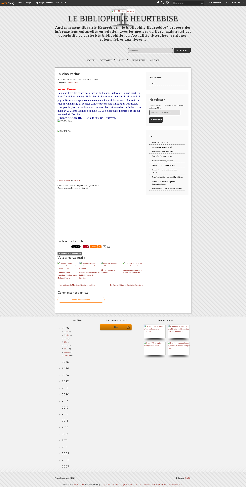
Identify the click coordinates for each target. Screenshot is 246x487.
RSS (153, 83)
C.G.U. (138, 484)
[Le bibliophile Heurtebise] (123, 11)
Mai (65, 342)
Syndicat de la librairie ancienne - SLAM (165, 171)
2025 (65, 361)
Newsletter (139, 60)
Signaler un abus (127, 484)
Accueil (91, 60)
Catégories (105, 60)
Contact (154, 60)
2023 (65, 374)
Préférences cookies (176, 484)
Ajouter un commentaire (81, 300)
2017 (65, 401)
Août (66, 331)
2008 (65, 460)
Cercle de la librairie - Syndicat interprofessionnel (164, 182)
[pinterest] (167, 2)
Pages (121, 60)
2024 (65, 368)
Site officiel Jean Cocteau (162, 156)
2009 (65, 453)
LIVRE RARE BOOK (160, 142)
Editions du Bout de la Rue (162, 151)
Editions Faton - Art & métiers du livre (167, 188)
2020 (65, 394)
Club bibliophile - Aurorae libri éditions (167, 177)
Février (67, 352)
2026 (65, 328)
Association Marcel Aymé (162, 147)
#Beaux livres (73, 82)
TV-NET (77, 180)
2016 (65, 407)
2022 (65, 381)
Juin (66, 338)
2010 (65, 447)
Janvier (67, 355)
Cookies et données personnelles (155, 484)
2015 (65, 414)
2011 (64, 440)
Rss (116, 327)
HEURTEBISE (79, 484)
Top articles (106, 484)
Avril (66, 345)
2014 (65, 420)
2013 (65, 427)
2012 (65, 433)
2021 (65, 388)
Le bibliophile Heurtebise (123, 18)
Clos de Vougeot (64, 180)
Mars (66, 348)
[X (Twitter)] (162, 2)
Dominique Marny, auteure (162, 160)
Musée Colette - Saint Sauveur (164, 165)
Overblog (188, 478)
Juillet (66, 335)
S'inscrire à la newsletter (70, 253)
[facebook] (158, 2)
